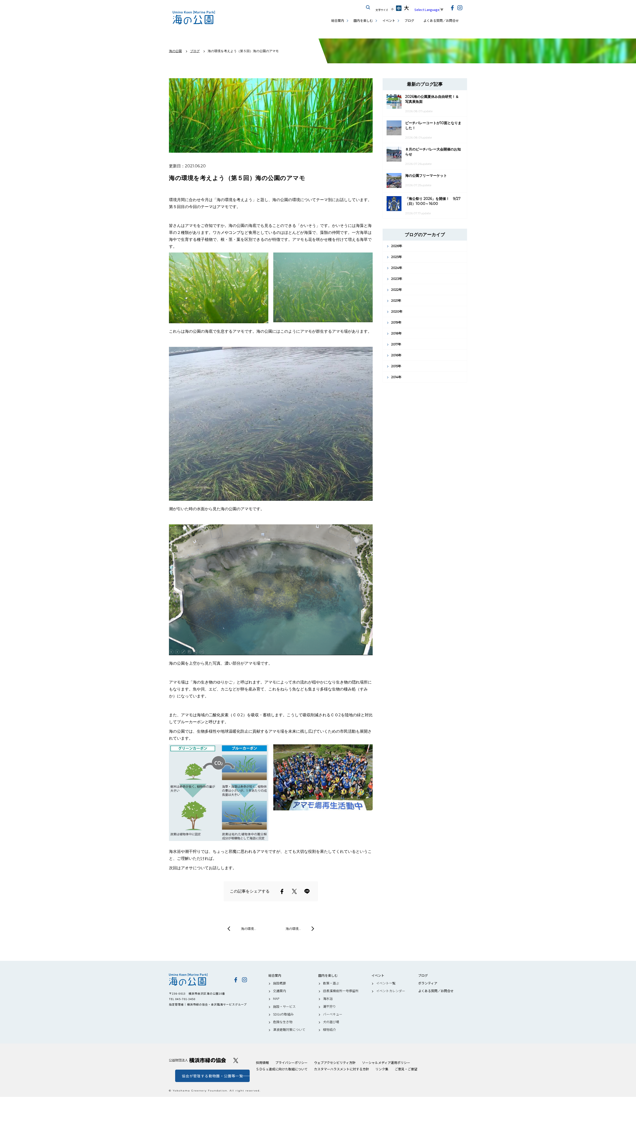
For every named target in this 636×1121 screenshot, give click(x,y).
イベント (388, 20)
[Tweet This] (294, 891)
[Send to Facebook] (282, 891)
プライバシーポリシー (291, 1062)
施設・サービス (284, 1006)
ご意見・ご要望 (406, 1069)
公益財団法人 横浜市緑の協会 (197, 1060)
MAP (276, 998)
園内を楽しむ (363, 20)
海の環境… (248, 929)
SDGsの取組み (283, 1014)
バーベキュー (332, 1014)
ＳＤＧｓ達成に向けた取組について (282, 1069)
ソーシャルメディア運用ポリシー (386, 1062)
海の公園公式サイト (194, 17)
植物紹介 (329, 1029)
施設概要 (279, 983)
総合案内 (337, 20)
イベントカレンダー (390, 991)
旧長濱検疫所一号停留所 (340, 991)
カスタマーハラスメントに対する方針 (341, 1069)
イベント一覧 (386, 983)
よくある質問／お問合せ (441, 20)
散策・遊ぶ (331, 983)
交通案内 (279, 991)
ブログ (409, 20)
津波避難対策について (289, 1029)
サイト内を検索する (368, 7)
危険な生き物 (282, 1022)
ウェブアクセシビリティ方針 (335, 1062)
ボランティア (427, 983)
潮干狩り (329, 1006)
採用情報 (262, 1062)
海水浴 (328, 998)
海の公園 (197, 979)
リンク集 (381, 1069)
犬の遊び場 (331, 1022)
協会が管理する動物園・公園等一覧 (212, 1075)
